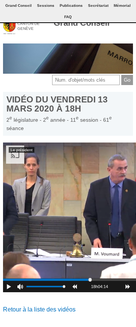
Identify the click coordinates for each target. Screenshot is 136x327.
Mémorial (122, 5)
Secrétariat (98, 5)
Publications (71, 5)
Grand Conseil (82, 23)
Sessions (45, 5)
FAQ (68, 17)
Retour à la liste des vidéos (39, 309)
